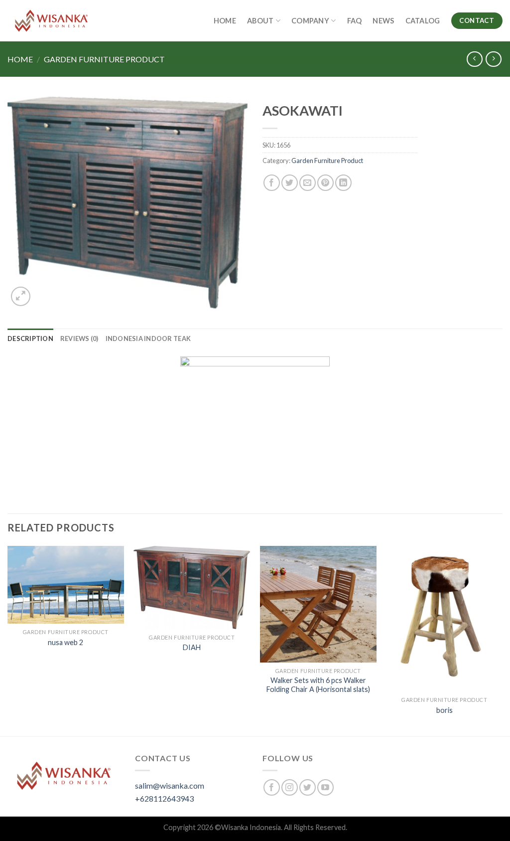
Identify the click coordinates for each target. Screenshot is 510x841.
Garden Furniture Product (104, 59)
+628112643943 (164, 798)
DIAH (192, 647)
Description (30, 338)
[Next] (502, 640)
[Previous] (7, 640)
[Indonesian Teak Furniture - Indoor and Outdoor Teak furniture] (51, 20)
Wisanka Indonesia (251, 827)
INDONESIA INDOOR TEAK (148, 338)
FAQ (354, 20)
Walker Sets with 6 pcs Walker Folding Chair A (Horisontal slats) (318, 685)
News (383, 20)
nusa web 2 (65, 642)
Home (225, 20)
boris (444, 710)
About (260, 20)
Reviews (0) (79, 338)
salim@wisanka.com (169, 785)
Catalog (422, 20)
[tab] (30, 338)
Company (310, 20)
